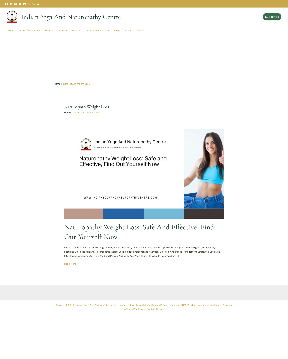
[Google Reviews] (33, 4)
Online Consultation (29, 30)
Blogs (117, 30)
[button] (78, 30)
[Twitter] (11, 4)
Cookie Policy (159, 305)
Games (49, 30)
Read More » (71, 264)
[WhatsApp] (29, 4)
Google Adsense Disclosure (206, 305)
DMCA (185, 305)
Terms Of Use (143, 305)
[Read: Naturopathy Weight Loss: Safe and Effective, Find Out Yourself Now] (144, 173)
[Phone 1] (38, 4)
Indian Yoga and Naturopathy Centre (71, 17)
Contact (140, 30)
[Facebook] (6, 4)
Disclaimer (174, 305)
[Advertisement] (144, 58)
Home (11, 30)
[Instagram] (15, 4)
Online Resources (67, 30)
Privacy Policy (126, 305)
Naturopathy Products (97, 30)
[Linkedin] (24, 4)
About (128, 30)
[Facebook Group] (20, 4)
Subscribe (272, 17)
